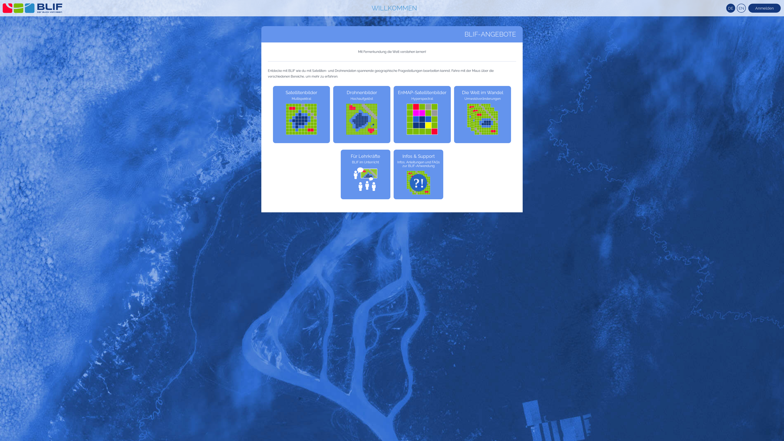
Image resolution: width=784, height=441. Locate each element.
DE (730, 8)
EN (741, 8)
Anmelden (764, 8)
